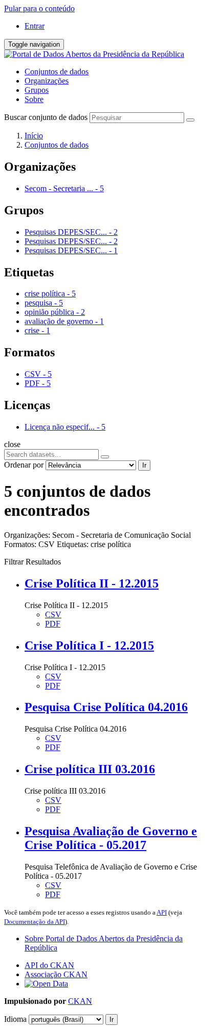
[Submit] (190, 120)
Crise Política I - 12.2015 (89, 645)
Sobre (34, 99)
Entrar (35, 26)
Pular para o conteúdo (39, 8)
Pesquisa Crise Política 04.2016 (106, 707)
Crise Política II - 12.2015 (92, 583)
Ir (144, 465)
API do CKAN (49, 965)
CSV (53, 614)
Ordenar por (23, 464)
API (162, 912)
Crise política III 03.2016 (90, 769)
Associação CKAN (56, 974)
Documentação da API (34, 921)
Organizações (47, 80)
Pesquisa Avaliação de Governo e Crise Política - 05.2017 (111, 838)
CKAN (80, 1001)
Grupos (37, 90)
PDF (52, 623)
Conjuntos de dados (57, 71)
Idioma (15, 1019)
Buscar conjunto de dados (45, 117)
